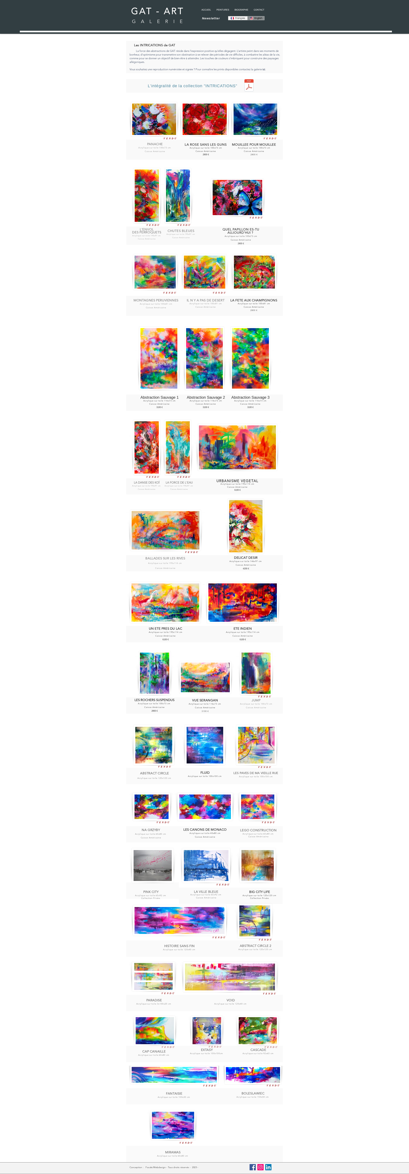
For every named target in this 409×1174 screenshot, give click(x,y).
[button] (237, 447)
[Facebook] (253, 1167)
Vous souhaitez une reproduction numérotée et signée (161, 69)
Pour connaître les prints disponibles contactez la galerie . (231, 69)
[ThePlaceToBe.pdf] (249, 86)
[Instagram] (260, 1167)
